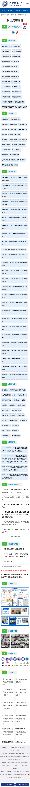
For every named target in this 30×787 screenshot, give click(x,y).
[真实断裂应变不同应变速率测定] (8, 734)
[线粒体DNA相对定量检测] (8, 695)
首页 (3, 10)
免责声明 (15, 768)
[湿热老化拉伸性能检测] (21, 695)
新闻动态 (17, 10)
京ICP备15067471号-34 (20, 774)
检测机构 (9, 765)
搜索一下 (25, 10)
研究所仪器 (5, 747)
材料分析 (14, 15)
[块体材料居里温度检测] (21, 721)
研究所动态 (14, 747)
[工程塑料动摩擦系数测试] (21, 682)
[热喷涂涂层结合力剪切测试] (21, 734)
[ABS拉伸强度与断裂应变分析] (8, 708)
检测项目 (10, 10)
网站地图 (24, 765)
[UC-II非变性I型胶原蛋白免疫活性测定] (8, 684)
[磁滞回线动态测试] (21, 708)
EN (18, 750)
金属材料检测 (22, 15)
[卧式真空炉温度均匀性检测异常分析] (8, 724)
